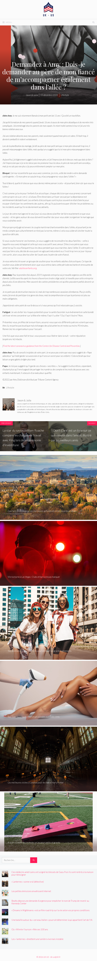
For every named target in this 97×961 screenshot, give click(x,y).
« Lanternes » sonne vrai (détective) (27, 881)
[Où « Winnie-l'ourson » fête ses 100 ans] (5, 932)
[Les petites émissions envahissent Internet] (5, 894)
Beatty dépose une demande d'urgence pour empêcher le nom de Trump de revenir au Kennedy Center (50, 902)
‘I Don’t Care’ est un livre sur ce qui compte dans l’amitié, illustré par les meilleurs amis (71, 435)
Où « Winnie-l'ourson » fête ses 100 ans (29, 929)
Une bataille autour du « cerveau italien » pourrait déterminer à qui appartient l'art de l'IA (51, 920)
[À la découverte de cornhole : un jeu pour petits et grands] (48, 849)
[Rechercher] (33, 860)
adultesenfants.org (28, 268)
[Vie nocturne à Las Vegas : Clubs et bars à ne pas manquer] (48, 584)
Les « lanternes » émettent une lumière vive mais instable (37, 939)
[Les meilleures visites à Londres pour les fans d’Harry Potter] (48, 789)
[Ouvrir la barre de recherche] (93, 22)
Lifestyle (10, 387)
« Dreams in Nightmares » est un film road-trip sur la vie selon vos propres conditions (50, 910)
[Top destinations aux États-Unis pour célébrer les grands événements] (48, 658)
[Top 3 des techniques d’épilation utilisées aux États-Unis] (48, 724)
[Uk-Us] (48, 9)
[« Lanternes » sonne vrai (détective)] (5, 885)
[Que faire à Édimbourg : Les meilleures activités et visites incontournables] (48, 518)
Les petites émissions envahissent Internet (31, 891)
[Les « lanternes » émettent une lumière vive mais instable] (5, 942)
